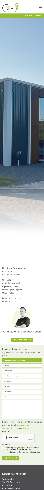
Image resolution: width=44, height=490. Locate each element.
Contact (38, 15)
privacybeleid (27, 428)
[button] (40, 7)
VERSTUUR (10, 458)
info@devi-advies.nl (11, 488)
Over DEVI (28, 15)
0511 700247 (7, 485)
